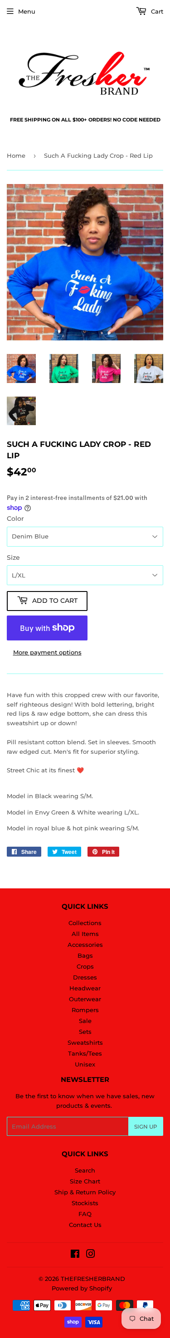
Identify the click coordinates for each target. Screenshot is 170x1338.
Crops (85, 966)
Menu (26, 11)
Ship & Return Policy (85, 1192)
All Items (85, 933)
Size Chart (85, 1181)
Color (15, 518)
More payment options (47, 652)
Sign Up (145, 1126)
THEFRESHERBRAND (93, 1278)
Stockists (85, 1203)
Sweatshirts (85, 1042)
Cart (156, 11)
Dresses (85, 977)
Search (85, 1170)
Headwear (85, 988)
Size (13, 557)
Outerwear (85, 999)
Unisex (85, 1064)
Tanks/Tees (85, 1053)
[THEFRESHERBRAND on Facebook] (75, 1255)
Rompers (85, 1009)
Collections (85, 922)
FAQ (85, 1213)
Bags (85, 955)
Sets (85, 1031)
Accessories (85, 944)
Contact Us (85, 1224)
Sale (85, 1020)
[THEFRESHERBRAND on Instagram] (90, 1255)
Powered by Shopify (82, 1288)
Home (16, 155)
